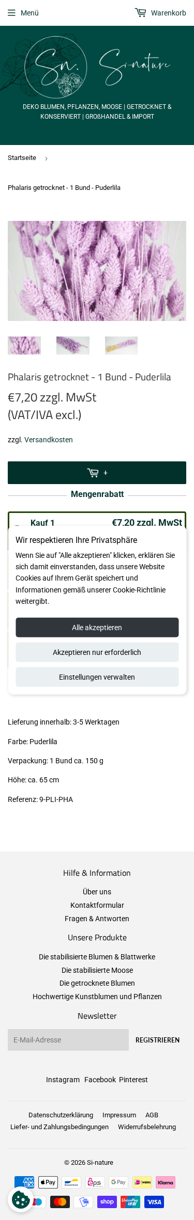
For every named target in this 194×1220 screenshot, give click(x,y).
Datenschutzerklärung (60, 1115)
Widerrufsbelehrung (147, 1127)
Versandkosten (48, 440)
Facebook (100, 1079)
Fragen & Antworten (97, 918)
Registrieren (158, 1040)
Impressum (119, 1115)
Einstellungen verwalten (97, 676)
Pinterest (133, 1079)
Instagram (63, 1079)
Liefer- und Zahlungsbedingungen (59, 1127)
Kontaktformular (97, 905)
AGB (151, 1115)
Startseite (22, 158)
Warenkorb (168, 13)
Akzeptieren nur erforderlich (97, 652)
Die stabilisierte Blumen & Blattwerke (97, 957)
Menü (30, 13)
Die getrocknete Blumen (97, 983)
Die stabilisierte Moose (97, 970)
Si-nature (100, 1162)
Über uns (97, 892)
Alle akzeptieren (97, 627)
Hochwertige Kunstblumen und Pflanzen (97, 996)
